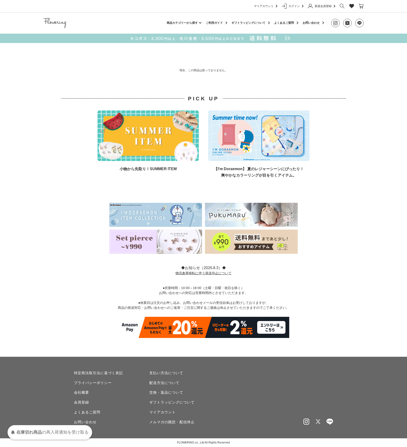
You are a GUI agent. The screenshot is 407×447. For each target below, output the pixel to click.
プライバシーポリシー (93, 383)
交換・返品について (166, 392)
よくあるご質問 (284, 22)
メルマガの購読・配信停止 (172, 422)
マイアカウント (264, 6)
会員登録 (81, 402)
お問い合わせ (311, 22)
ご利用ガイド (214, 22)
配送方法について (164, 383)
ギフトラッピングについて (248, 22)
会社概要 (81, 392)
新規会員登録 (323, 6)
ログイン (294, 6)
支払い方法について (166, 373)
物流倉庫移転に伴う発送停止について (203, 273)
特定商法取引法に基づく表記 (98, 373)
